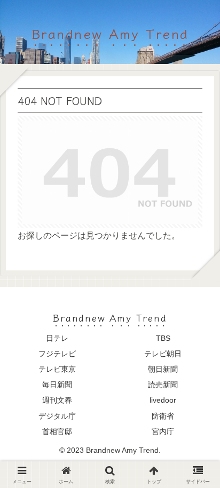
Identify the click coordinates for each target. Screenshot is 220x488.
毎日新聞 (57, 384)
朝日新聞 (163, 369)
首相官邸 (57, 431)
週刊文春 (57, 400)
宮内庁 (163, 431)
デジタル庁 (57, 416)
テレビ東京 (57, 369)
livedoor (163, 400)
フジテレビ (57, 353)
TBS (163, 338)
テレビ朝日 (163, 353)
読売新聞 (163, 384)
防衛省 (163, 416)
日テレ (57, 338)
